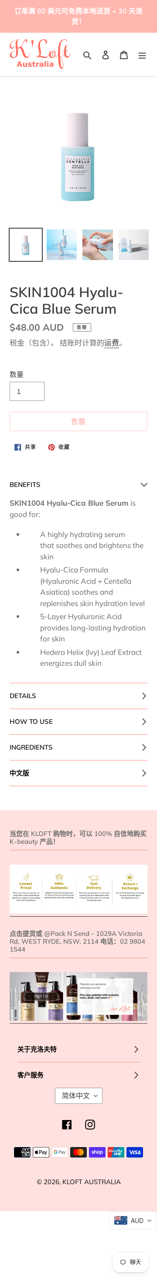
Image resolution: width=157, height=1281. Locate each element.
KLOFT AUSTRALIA (91, 1182)
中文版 (19, 773)
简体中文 (76, 1095)
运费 (111, 342)
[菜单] (142, 54)
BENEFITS (25, 484)
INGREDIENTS (31, 747)
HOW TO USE (31, 721)
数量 (17, 374)
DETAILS (23, 696)
